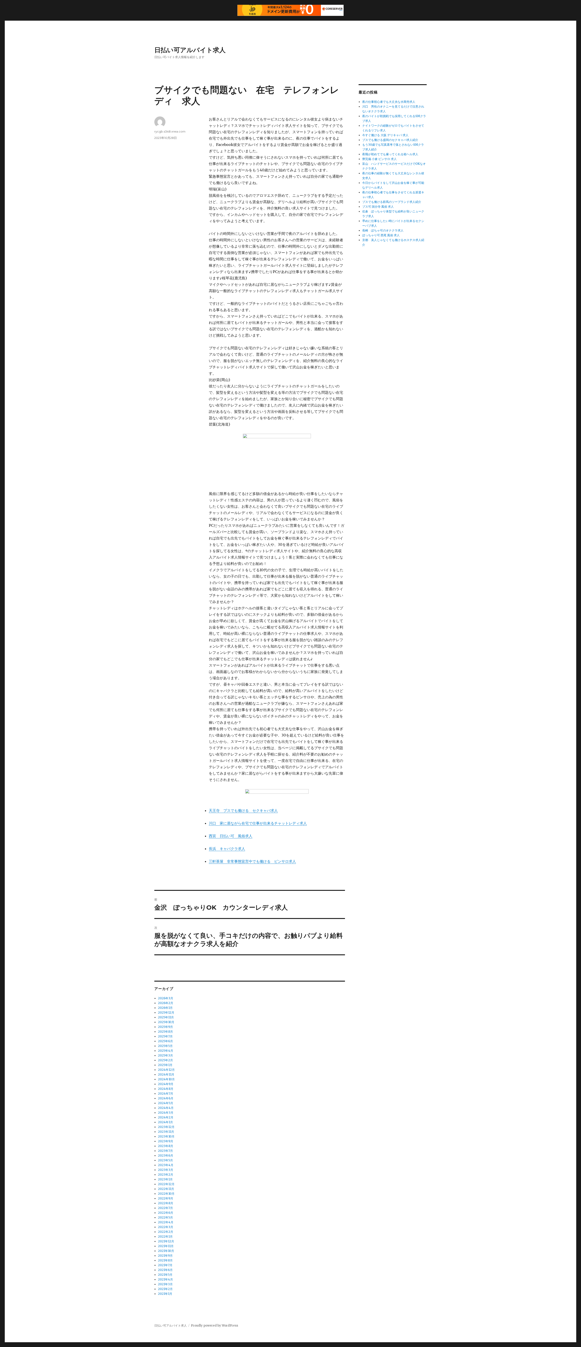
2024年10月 (166, 1079)
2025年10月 (166, 1022)
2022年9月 (165, 1198)
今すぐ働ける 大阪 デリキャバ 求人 (385, 135)
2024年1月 (165, 1122)
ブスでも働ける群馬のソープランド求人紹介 (391, 202)
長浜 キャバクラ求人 (227, 848)
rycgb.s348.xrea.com (169, 131)
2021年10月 (166, 1251)
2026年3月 (165, 998)
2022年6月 (165, 1213)
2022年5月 (165, 1217)
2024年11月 (166, 1074)
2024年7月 (165, 1094)
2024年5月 (165, 1103)
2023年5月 (165, 1160)
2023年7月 (165, 1151)
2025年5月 (165, 1046)
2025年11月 (166, 1017)
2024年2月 (165, 1117)
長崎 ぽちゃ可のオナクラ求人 (383, 230)
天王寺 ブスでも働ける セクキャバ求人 (243, 810)
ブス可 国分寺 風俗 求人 (378, 207)
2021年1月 (165, 1294)
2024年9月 (165, 1084)
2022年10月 (166, 1194)
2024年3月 (165, 1113)
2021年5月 (165, 1275)
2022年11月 (166, 1189)
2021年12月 (166, 1241)
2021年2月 (165, 1289)
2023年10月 (166, 1136)
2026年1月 (165, 1008)
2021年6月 (165, 1270)
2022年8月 (165, 1203)
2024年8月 (165, 1089)
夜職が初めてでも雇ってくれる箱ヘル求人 (390, 154)
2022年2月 (165, 1232)
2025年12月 (166, 1013)
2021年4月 (165, 1279)
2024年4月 (166, 1108)
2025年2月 (165, 1060)
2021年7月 (165, 1265)
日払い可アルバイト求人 (190, 50)
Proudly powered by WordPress (214, 1325)
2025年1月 (165, 1065)
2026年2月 (165, 1003)
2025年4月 (165, 1051)
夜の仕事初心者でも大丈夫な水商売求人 (388, 102)
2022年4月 (165, 1222)
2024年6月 (165, 1098)
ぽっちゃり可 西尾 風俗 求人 (381, 235)
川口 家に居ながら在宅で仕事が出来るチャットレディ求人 (258, 823)
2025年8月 (165, 1032)
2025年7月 (165, 1036)
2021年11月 (166, 1246)
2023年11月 (166, 1132)
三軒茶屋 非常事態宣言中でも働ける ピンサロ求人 (252, 861)
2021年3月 (165, 1284)
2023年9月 (165, 1141)
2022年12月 (166, 1184)
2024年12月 (166, 1070)
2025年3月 (165, 1055)
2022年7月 (165, 1208)
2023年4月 (165, 1165)
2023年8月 (165, 1146)
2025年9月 (165, 1027)
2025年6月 (165, 1041)
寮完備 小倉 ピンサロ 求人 (379, 159)
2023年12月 (166, 1127)
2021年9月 (165, 1256)
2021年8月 (165, 1260)
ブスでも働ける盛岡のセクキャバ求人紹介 (390, 140)
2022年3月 (165, 1227)
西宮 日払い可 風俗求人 (230, 836)
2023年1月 (165, 1179)
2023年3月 (165, 1170)
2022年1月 (165, 1237)
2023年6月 (165, 1155)
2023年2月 (165, 1175)
